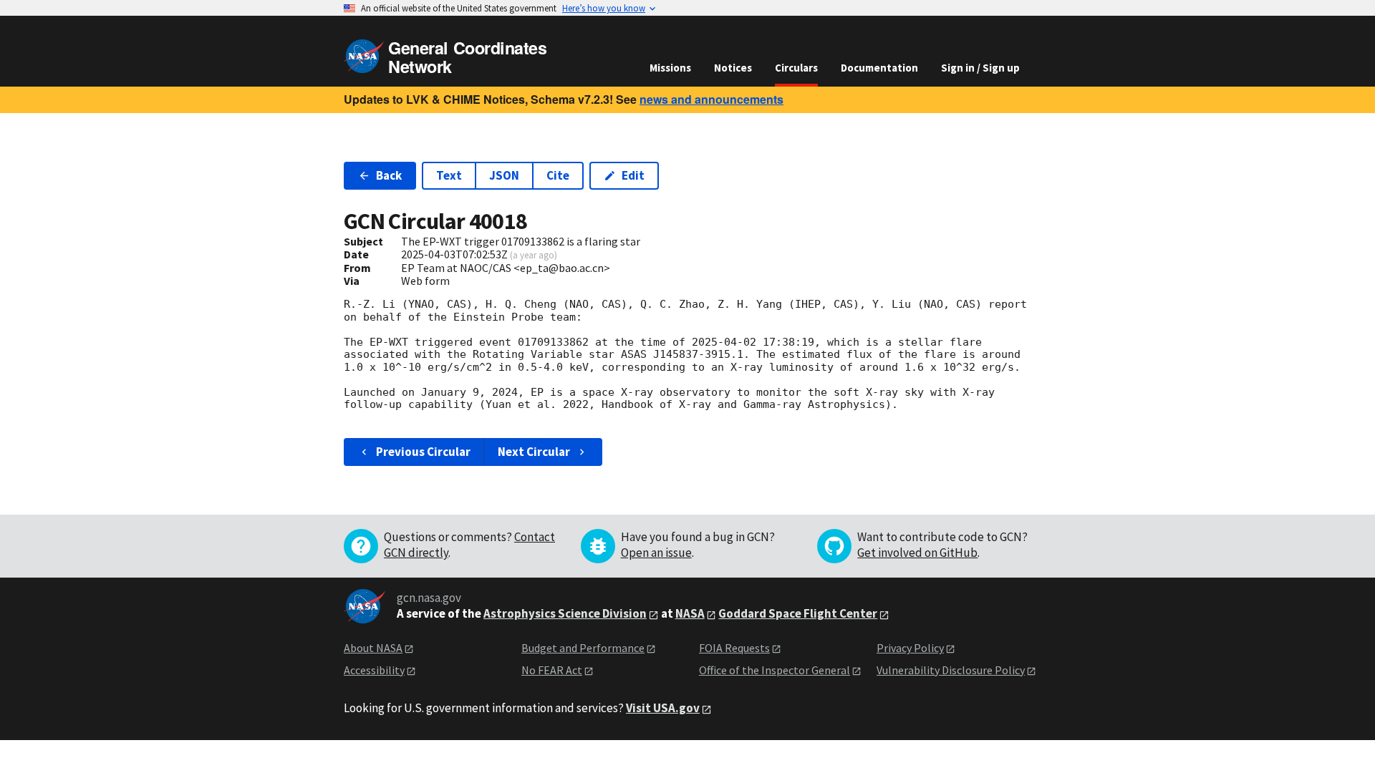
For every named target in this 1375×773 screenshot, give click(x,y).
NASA (690, 613)
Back (389, 175)
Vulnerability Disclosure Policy (951, 670)
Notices (733, 67)
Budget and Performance (583, 648)
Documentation (879, 67)
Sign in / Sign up (980, 67)
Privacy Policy (910, 648)
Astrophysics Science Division (565, 613)
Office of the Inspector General (774, 670)
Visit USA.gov (663, 708)
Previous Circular (423, 452)
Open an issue (656, 552)
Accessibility (374, 670)
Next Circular (534, 452)
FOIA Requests (734, 648)
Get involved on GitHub (917, 552)
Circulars (796, 67)
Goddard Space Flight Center (797, 613)
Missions (670, 67)
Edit (633, 175)
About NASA (373, 648)
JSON (504, 175)
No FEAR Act (551, 670)
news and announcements (711, 99)
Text (449, 175)
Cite (557, 175)
